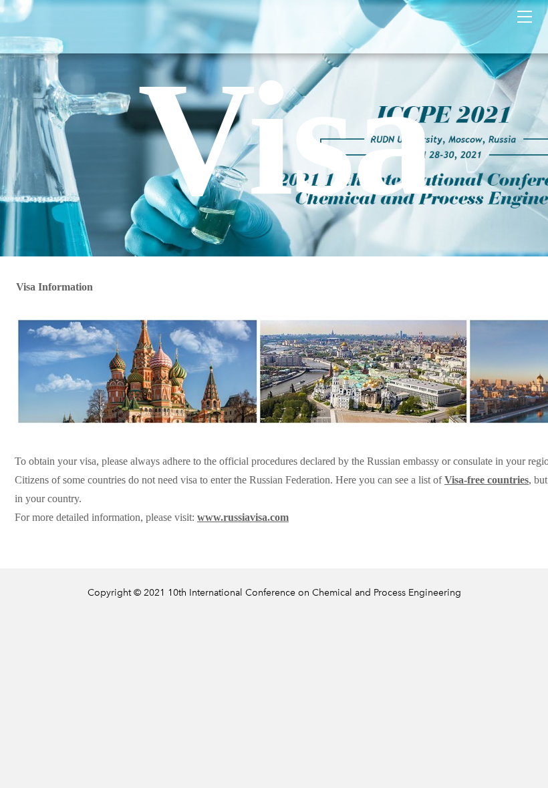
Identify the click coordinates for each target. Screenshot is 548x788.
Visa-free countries (486, 479)
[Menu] (524, 16)
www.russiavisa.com (243, 517)
